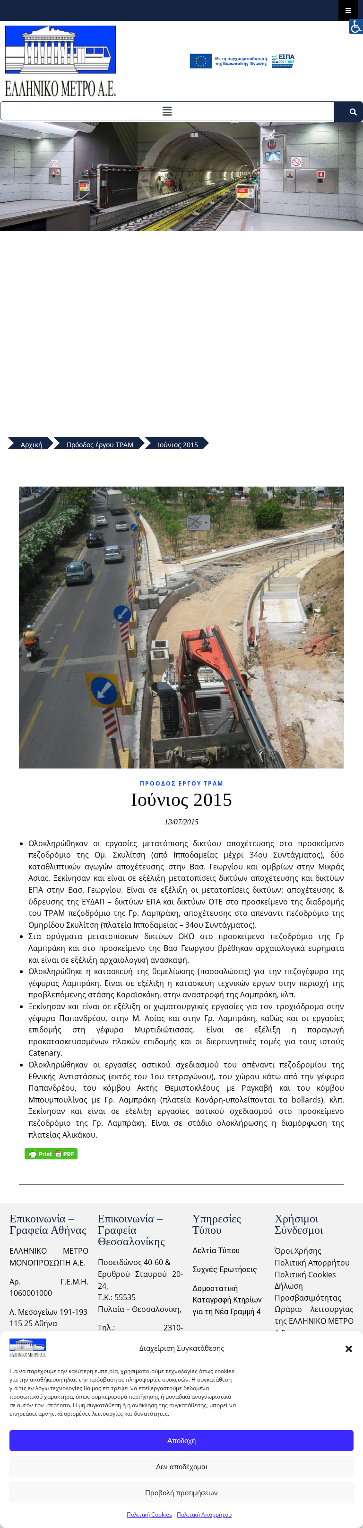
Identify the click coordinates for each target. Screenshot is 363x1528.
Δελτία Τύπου (216, 1250)
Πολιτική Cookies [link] (305, 1274)
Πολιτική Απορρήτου (204, 1514)
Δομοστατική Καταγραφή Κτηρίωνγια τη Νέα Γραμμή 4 (227, 1300)
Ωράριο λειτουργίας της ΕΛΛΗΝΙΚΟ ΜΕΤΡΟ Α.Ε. (314, 1321)
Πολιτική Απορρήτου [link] (312, 1262)
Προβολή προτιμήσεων (181, 1493)
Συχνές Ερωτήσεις (224, 1269)
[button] (349, 1348)
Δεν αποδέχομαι (181, 1467)
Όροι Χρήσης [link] (298, 1251)
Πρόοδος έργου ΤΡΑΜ (182, 783)
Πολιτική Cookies (149, 1514)
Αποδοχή (181, 1441)
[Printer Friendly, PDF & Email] (51, 1153)
